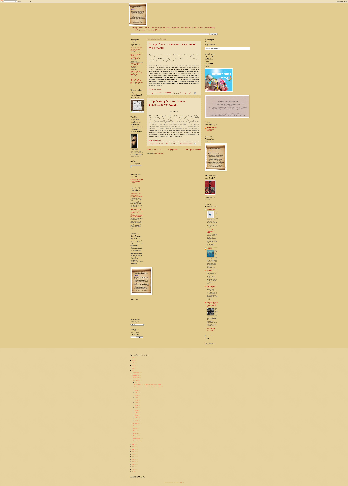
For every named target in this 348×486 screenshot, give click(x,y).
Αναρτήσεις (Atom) (159, 153)
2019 (133, 446)
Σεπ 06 (137, 415)
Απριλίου (135, 433)
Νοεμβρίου (136, 375)
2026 (133, 358)
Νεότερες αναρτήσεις (154, 150)
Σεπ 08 (137, 412)
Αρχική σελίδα (173, 150)
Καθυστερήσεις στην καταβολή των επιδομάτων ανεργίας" (136, 195)
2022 (133, 368)
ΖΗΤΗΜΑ (209, 270)
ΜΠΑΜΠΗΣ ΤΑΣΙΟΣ (212, 128)
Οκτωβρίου (136, 377)
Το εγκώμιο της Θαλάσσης (210, 130)
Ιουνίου (135, 428)
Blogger (182, 482)
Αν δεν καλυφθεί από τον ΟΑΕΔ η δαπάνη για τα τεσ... (136, 65)
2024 (133, 363)
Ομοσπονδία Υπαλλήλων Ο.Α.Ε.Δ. (210, 231)
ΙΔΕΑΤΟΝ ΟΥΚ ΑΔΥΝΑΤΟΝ (211, 287)
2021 (133, 370)
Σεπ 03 (137, 417)
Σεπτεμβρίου (136, 380)
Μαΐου (135, 431)
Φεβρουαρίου (137, 438)
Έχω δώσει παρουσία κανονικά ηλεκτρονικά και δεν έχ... (136, 49)
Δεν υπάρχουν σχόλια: (186, 93)
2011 (133, 466)
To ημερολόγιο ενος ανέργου (211, 329)
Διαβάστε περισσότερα (155, 89)
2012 (133, 464)
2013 (133, 461)
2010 (133, 469)
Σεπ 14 (137, 402)
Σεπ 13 (137, 405)
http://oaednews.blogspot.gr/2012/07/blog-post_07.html (136, 181)
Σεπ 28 (137, 390)
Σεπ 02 (137, 420)
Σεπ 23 (137, 392)
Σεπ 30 (137, 382)
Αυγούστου (136, 423)
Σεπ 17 (137, 397)
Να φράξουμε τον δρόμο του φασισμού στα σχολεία (147, 384)
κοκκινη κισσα (211, 209)
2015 (133, 456)
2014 (133, 459)
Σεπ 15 (137, 400)
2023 (133, 365)
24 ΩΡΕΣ (209, 249)
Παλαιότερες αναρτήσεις (192, 150)
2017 (133, 451)
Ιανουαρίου (136, 441)
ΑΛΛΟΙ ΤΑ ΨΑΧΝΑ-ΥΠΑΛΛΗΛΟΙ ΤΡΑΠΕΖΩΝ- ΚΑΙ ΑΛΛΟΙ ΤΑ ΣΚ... (135, 56)
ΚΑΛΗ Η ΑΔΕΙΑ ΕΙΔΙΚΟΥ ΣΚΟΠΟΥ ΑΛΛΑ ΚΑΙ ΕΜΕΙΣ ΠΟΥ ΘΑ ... (136, 81)
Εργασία (208, 48)
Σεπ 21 (137, 395)
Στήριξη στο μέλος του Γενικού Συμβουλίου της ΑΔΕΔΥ (167, 102)
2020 (133, 444)
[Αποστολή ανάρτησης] (195, 93)
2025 (133, 360)
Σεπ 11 (137, 407)
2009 (133, 471)
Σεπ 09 (137, 410)
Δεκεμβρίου (136, 372)
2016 (133, 454)
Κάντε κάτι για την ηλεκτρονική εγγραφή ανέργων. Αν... (136, 73)
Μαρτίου (135, 436)
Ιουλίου (135, 426)
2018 (133, 449)
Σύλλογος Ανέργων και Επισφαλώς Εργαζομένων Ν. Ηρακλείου (212, 305)
